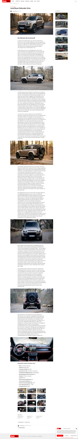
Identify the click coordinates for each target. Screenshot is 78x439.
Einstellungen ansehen (73, 435)
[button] (76, 428)
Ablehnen (66, 435)
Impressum (71, 437)
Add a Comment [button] (22, 427)
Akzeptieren (60, 435)
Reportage (58, 24)
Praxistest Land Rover (27, 422)
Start (11, 3)
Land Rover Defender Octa (21, 422)
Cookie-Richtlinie (63, 437)
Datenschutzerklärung (67, 437)
